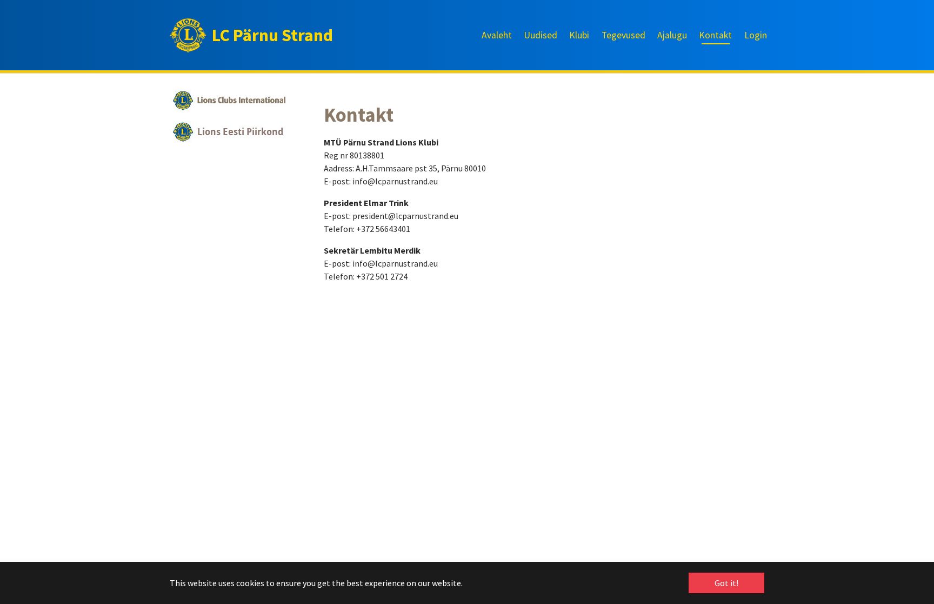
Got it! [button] (726, 583)
